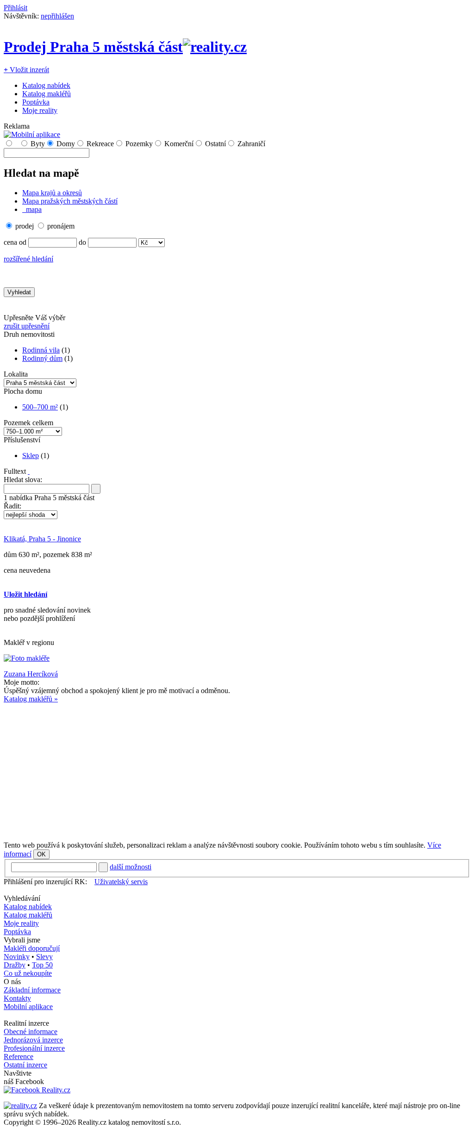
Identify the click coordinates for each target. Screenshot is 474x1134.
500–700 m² (40, 407)
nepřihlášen (57, 16)
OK (41, 854)
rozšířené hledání (28, 259)
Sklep (30, 455)
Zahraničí (251, 144)
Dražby (14, 965)
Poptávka (36, 102)
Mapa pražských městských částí (70, 201)
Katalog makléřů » (31, 699)
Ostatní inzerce (25, 1065)
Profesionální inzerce (34, 1048)
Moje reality (39, 110)
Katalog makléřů (46, 94)
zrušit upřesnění (27, 326)
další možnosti (130, 867)
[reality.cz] (20, 1105)
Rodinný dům (42, 358)
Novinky (17, 956)
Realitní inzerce (26, 1023)
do (82, 242)
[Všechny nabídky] (16, 144)
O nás (12, 981)
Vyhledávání (22, 898)
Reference (18, 1056)
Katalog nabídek (46, 85)
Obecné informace (30, 1031)
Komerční (178, 144)
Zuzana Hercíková (31, 674)
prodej (24, 226)
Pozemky (139, 144)
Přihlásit (15, 8)
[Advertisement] (237, 768)
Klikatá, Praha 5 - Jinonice (42, 539)
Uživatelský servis (121, 882)
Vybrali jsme (22, 940)
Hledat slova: (23, 479)
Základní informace (32, 990)
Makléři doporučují (32, 948)
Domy (65, 144)
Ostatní (215, 144)
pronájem (61, 226)
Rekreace (100, 144)
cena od (15, 242)
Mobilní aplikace (28, 1006)
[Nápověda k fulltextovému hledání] (29, 471)
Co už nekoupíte (28, 973)
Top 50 (42, 965)
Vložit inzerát (26, 70)
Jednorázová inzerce (33, 1040)
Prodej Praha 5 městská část (93, 46)
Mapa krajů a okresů (52, 193)
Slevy (44, 956)
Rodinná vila (41, 350)
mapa (33, 209)
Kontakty (17, 998)
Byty (38, 144)
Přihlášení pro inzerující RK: (45, 882)
